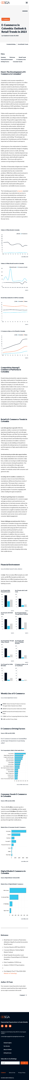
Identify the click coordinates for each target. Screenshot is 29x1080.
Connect (3, 1072)
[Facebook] (2, 1026)
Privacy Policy (21, 1072)
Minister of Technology (10, 973)
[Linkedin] (6, 1026)
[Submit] (24, 1062)
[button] (26, 2)
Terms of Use (12, 1072)
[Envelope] (10, 1026)
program (20, 191)
